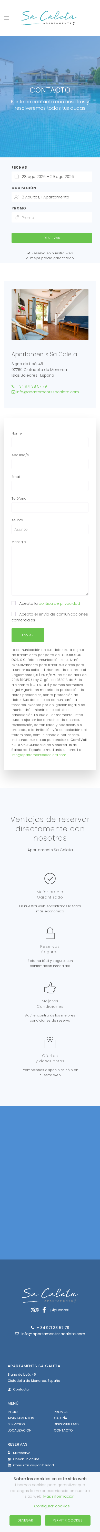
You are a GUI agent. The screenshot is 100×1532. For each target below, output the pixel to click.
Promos (61, 1411)
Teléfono (19, 498)
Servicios (16, 1424)
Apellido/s (20, 454)
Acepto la (49, 603)
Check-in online (25, 1459)
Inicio (13, 1411)
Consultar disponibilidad (33, 1465)
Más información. (59, 1496)
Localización (20, 1430)
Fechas (19, 167)
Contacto (63, 1430)
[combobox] (52, 177)
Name (17, 433)
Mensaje (19, 541)
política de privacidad (59, 603)
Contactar (21, 1389)
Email (16, 476)
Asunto (17, 520)
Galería (60, 1418)
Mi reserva (21, 1452)
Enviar (28, 635)
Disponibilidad (66, 1424)
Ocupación (24, 188)
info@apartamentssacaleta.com (47, 392)
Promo (19, 208)
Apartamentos (21, 1418)
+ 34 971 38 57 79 (31, 386)
